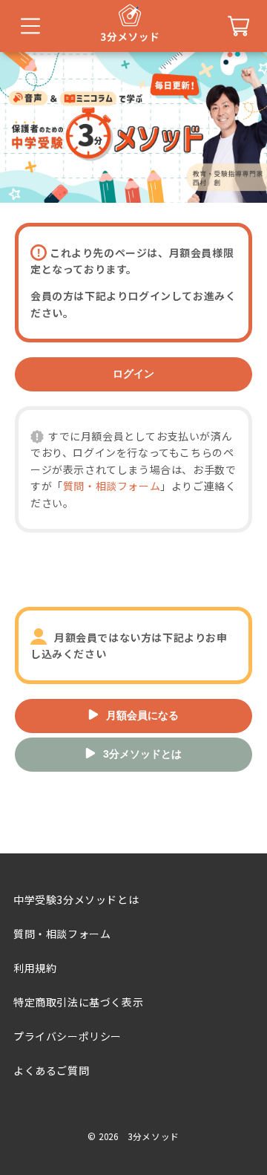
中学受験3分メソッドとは (76, 899)
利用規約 (34, 967)
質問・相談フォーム (111, 485)
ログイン (133, 374)
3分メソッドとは (142, 754)
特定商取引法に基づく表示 (78, 1002)
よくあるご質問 (51, 1070)
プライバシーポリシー (67, 1036)
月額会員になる (142, 715)
